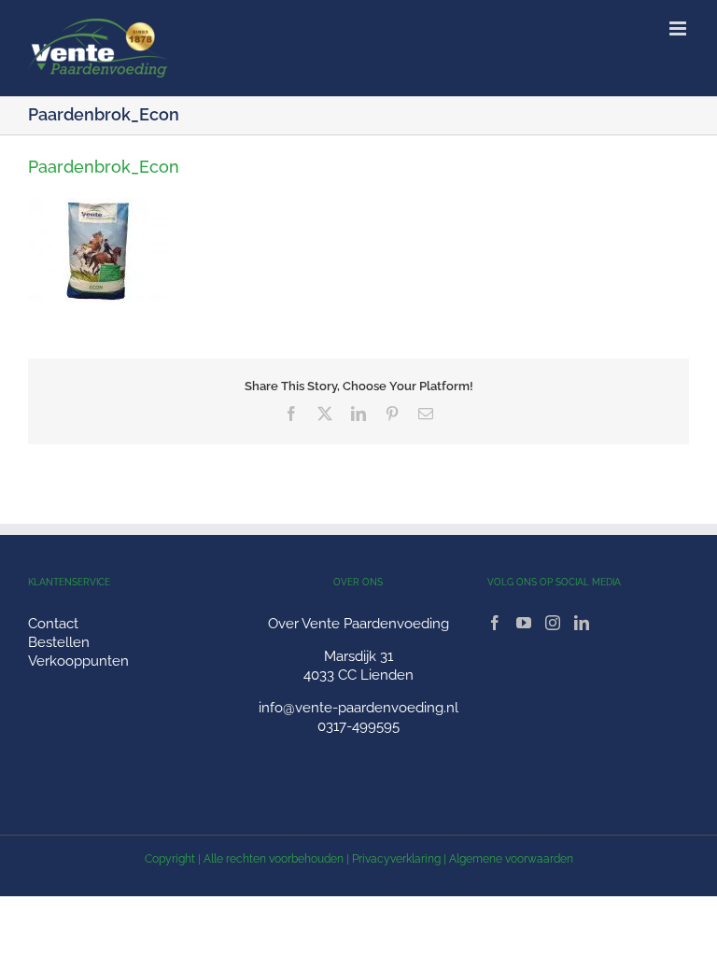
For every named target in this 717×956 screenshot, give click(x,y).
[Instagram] (552, 622)
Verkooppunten (78, 661)
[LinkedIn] (581, 622)
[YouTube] (523, 622)
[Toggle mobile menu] (679, 28)
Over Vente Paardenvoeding (358, 623)
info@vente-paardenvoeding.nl (358, 707)
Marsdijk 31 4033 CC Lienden (358, 665)
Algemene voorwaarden (511, 858)
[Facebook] (494, 622)
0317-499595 (358, 726)
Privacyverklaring (396, 858)
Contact (53, 623)
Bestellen (59, 642)
